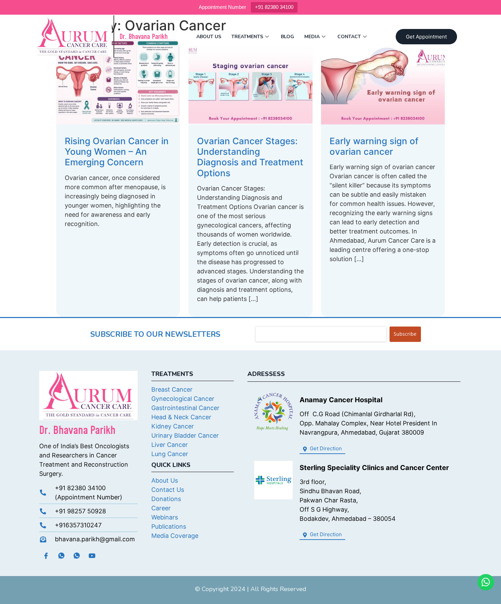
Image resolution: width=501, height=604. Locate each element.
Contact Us (167, 489)
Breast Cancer (172, 389)
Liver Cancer (169, 444)
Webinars (164, 517)
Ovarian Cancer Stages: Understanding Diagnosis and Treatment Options (250, 157)
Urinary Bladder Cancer (185, 435)
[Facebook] (46, 555)
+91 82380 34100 (274, 7)
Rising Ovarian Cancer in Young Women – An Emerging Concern (117, 151)
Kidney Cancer (172, 426)
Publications (168, 526)
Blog (287, 36)
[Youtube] (92, 555)
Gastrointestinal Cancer (185, 407)
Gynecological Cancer (182, 398)
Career (161, 508)
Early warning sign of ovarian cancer (374, 146)
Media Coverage (174, 535)
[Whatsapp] (61, 555)
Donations (166, 498)
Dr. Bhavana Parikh (143, 37)
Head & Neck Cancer (181, 417)
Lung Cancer (169, 453)
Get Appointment (426, 36)
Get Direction (325, 448)
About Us (208, 36)
